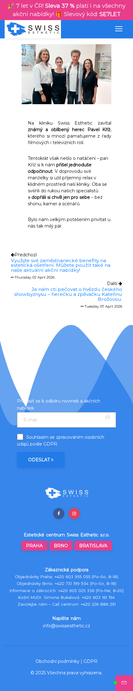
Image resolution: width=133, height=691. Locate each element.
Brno (61, 545)
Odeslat (39, 460)
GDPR (50, 444)
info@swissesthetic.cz (66, 626)
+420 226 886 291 (98, 604)
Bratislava (93, 545)
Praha (34, 545)
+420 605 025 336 (76, 590)
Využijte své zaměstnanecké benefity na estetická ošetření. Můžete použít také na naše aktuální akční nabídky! (60, 265)
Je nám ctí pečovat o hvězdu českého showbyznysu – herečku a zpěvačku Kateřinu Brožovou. (68, 294)
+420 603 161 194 (98, 597)
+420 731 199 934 (71, 583)
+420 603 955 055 (72, 576)
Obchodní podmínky (57, 661)
